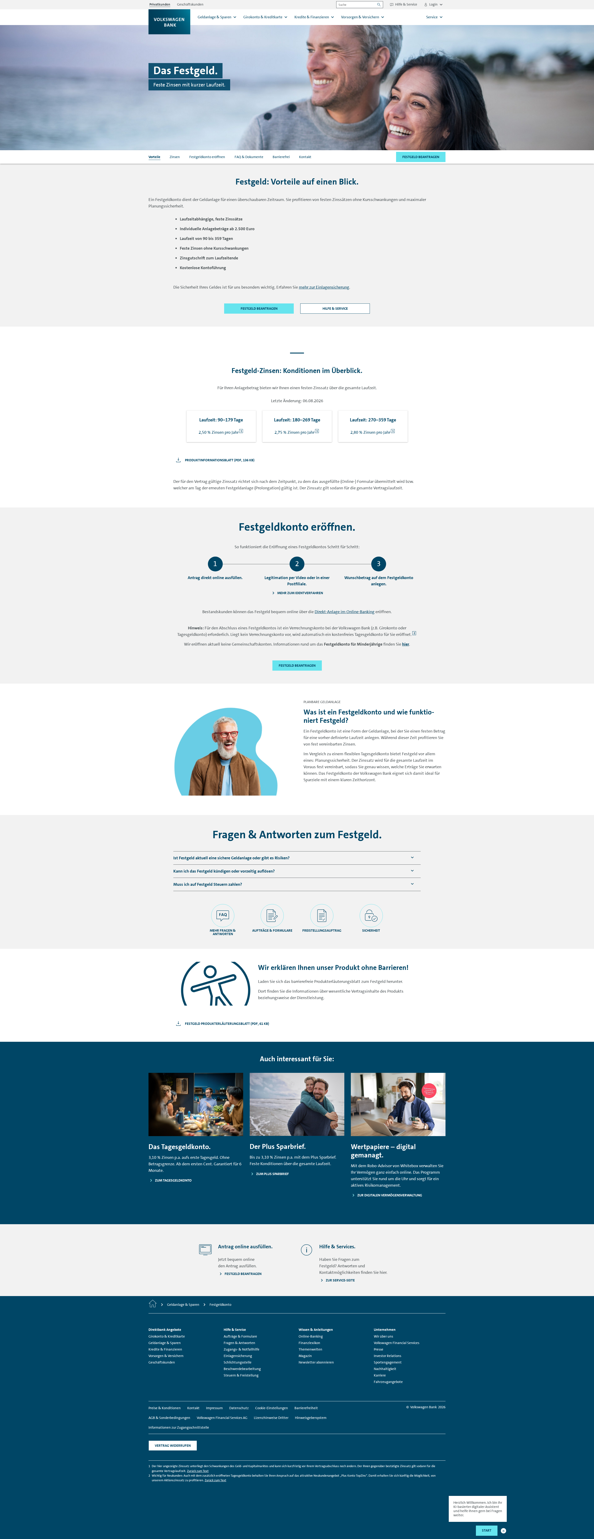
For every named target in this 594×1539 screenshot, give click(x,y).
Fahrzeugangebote (388, 1382)
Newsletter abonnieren (316, 1362)
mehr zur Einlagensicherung (324, 287)
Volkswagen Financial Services (396, 1343)
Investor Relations (387, 1356)
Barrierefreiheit (306, 1408)
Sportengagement (388, 1362)
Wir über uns (383, 1336)
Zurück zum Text (198, 1471)
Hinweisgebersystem (310, 1417)
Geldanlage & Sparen (164, 1343)
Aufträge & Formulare (240, 1336)
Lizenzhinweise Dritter (271, 1417)
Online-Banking (311, 1336)
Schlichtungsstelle (238, 1362)
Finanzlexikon (309, 1343)
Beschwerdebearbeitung (242, 1369)
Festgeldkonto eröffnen (207, 157)
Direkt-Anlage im (344, 612)
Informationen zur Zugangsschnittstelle (178, 1427)
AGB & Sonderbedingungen (169, 1417)
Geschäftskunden (161, 1362)
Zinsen (175, 157)
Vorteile (154, 157)
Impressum (214, 1408)
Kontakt (305, 157)
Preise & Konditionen (164, 1408)
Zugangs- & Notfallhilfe (241, 1349)
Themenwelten (310, 1349)
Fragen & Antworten (239, 1343)
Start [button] (486, 1530)
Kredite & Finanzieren (165, 1349)
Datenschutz (239, 1408)
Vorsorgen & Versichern (166, 1356)
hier (405, 644)
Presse (378, 1349)
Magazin (305, 1356)
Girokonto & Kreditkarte (166, 1336)
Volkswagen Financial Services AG (222, 1417)
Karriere (380, 1375)
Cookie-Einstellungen (271, 1408)
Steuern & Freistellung (241, 1375)
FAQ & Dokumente (249, 157)
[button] (503, 1531)
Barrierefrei (281, 157)
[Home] (152, 1304)
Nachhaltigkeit (385, 1369)
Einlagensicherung (238, 1356)
